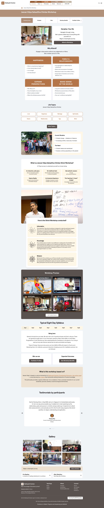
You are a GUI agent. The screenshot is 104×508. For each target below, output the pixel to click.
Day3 (40, 327)
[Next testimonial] (81, 413)
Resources (59, 3)
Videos (48, 488)
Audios (48, 487)
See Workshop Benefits (67, 360)
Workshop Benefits (64, 20)
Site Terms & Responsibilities (42, 501)
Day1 (25, 327)
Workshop (33, 3)
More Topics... (52, 126)
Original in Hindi (24, 489)
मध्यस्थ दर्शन (67, 3)
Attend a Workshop (67, 42)
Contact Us (76, 490)
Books (53, 3)
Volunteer (76, 488)
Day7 (71, 327)
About (39, 3)
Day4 (48, 327)
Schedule (39, 20)
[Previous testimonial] (22, 413)
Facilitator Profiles (76, 20)
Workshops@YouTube (64, 488)
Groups (75, 485)
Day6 (63, 327)
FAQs (51, 20)
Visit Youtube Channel (52, 315)
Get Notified (62, 487)
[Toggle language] (101, 3)
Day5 (56, 327)
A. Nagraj (42, 377)
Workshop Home (27, 20)
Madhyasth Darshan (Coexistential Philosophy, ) (64, 375)
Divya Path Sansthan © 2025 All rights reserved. (58, 501)
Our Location (76, 487)
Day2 (33, 327)
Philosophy (46, 3)
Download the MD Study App (75, 497)
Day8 (78, 327)
